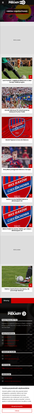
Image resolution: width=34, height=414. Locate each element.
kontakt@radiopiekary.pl (12, 340)
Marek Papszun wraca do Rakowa (17, 140)
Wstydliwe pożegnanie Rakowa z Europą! (17, 169)
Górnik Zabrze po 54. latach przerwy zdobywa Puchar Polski (17, 111)
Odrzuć (17, 411)
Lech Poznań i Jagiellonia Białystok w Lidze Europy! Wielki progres (17, 81)
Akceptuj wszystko (17, 406)
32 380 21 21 (8, 337)
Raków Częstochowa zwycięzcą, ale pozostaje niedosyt (17, 290)
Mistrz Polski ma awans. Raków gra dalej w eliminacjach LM (17, 230)
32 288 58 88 (8, 378)
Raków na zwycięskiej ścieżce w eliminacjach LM (17, 200)
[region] (17, 400)
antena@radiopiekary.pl (12, 359)
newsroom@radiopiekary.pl (13, 381)
